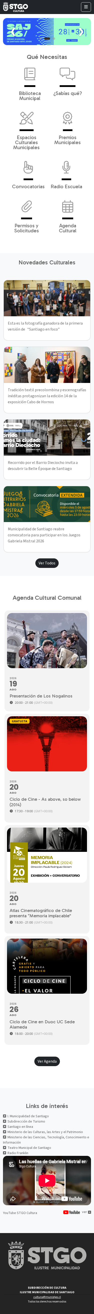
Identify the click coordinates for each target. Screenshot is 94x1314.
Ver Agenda (47, 1061)
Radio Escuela (66, 186)
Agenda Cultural (67, 228)
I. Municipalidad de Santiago (28, 1116)
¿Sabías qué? (67, 93)
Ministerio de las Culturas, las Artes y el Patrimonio (45, 1132)
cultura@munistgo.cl (47, 1297)
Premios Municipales (67, 139)
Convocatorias (28, 186)
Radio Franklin (18, 1153)
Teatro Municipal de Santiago (29, 1147)
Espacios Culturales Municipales (26, 142)
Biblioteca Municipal (30, 95)
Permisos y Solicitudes (26, 228)
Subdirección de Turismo (26, 1121)
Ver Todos (47, 563)
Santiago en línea (20, 1126)
